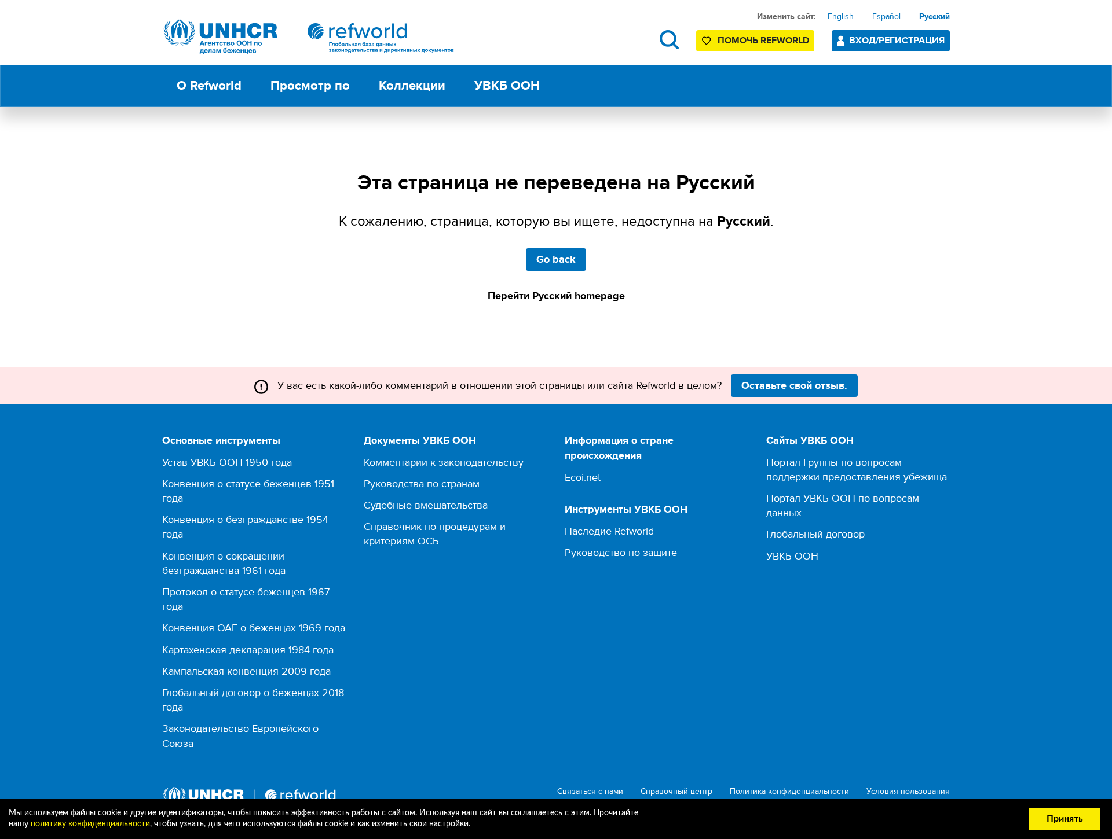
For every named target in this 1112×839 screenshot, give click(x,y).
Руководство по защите (621, 552)
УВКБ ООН (792, 556)
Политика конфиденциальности (789, 791)
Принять (1065, 818)
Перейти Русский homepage (556, 295)
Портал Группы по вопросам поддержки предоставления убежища (856, 469)
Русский (934, 16)
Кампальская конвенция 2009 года (246, 671)
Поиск (669, 39)
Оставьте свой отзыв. (794, 385)
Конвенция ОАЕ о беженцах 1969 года (253, 627)
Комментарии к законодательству (444, 462)
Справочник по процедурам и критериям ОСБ (435, 533)
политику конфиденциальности (90, 824)
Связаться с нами (590, 791)
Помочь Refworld (763, 40)
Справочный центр (676, 791)
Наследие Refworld (609, 531)
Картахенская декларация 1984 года (248, 649)
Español (886, 16)
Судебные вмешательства (426, 505)
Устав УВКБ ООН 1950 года (227, 462)
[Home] (309, 36)
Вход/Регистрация (897, 40)
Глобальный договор (815, 534)
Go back (556, 259)
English (841, 16)
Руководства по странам (422, 483)
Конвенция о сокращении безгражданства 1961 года (224, 563)
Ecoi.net (583, 477)
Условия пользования (908, 791)
